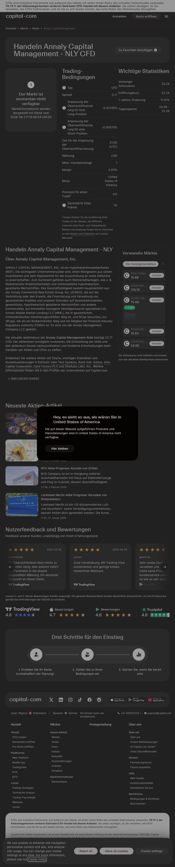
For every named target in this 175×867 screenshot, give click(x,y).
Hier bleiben (59, 448)
